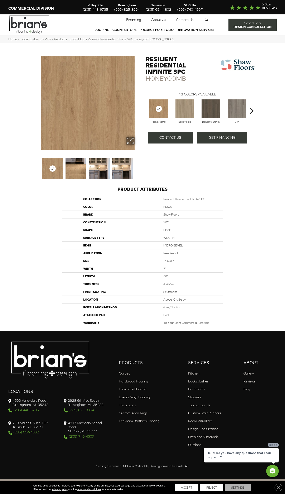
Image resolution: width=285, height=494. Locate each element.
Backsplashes (198, 381)
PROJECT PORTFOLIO (157, 30)
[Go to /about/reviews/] (248, 7)
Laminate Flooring (132, 389)
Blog (246, 389)
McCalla (190, 7)
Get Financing (222, 137)
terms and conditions (89, 489)
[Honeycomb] (158, 108)
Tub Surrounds (199, 405)
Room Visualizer (200, 421)
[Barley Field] (184, 108)
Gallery (248, 373)
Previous (38, 166)
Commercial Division (31, 8)
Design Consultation (203, 429)
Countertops (124, 30)
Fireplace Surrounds (203, 437)
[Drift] (237, 108)
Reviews (249, 381)
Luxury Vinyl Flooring (134, 397)
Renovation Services (195, 30)
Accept (186, 487)
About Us (158, 20)
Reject (211, 487)
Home (12, 39)
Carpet (124, 373)
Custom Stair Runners (204, 413)
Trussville (158, 7)
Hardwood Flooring (133, 381)
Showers (194, 397)
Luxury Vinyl (42, 39)
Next (137, 166)
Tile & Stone (127, 405)
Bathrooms (196, 389)
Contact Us (184, 20)
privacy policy (60, 489)
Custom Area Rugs (133, 413)
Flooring (100, 30)
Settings (238, 487)
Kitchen (193, 373)
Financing (133, 20)
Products (60, 39)
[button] (207, 19)
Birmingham (127, 7)
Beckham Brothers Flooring (139, 421)
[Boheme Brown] (211, 108)
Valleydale (95, 7)
